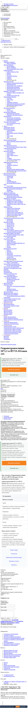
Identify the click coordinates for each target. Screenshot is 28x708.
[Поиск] (18, 39)
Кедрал (9, 166)
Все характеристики (6, 403)
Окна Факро (7, 297)
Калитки (9, 251)
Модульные (10, 220)
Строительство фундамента (11, 333)
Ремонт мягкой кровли (10, 317)
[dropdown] (1, 1)
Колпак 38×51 (10, 225)
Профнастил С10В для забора (15, 201)
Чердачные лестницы (12, 290)
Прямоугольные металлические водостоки (15, 187)
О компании (7, 335)
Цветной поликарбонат (13, 120)
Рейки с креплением (12, 262)
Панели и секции (11, 258)
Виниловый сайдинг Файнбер (15, 133)
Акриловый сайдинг (9, 127)
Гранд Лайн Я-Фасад (12, 155)
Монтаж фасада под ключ (10, 651)
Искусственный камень (10, 140)
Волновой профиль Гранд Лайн (15, 234)
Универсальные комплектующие (15, 169)
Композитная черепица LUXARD (16, 104)
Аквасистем (10, 176)
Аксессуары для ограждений (11, 266)
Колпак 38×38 (10, 223)
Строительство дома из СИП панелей (14, 328)
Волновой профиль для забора (12, 233)
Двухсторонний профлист (11, 276)
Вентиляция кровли (9, 304)
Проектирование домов (10, 326)
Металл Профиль (11, 63)
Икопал (9, 73)
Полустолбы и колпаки (10, 236)
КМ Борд (9, 168)
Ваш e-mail (3, 607)
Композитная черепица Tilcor (14, 105)
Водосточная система (9, 173)
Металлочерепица (8, 65)
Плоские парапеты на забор (14, 232)
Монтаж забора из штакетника (12, 656)
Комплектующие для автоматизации (13, 261)
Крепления (10, 254)
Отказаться (23, 706)
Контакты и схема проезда (11, 645)
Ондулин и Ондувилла (10, 122)
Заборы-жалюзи (8, 207)
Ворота (9, 250)
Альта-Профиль (11, 130)
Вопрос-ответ (7, 418)
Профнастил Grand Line (13, 95)
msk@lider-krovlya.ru (6, 42)
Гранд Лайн (10, 99)
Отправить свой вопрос (6, 624)
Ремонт (6, 315)
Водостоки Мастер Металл (14, 183)
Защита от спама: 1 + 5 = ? (7, 618)
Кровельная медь (11, 84)
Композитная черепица (10, 97)
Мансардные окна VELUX (11, 293)
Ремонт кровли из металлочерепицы (13, 319)
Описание (6, 416)
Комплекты (10, 252)
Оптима (9, 180)
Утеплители (7, 307)
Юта (2, 388)
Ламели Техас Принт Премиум (15, 213)
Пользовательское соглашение (12, 643)
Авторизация (7, 14)
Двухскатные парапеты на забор (15, 230)
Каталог (3, 660)
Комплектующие (11, 289)
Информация (4, 631)
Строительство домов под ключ (12, 298)
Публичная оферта (9, 642)
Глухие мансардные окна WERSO (16, 296)
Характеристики (8, 417)
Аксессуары (10, 240)
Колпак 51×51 (10, 226)
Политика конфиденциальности (12, 636)
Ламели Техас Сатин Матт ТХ (15, 212)
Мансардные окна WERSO (11, 294)
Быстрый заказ (14, 374)
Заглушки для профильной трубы (12, 268)
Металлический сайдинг (10, 145)
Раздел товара (14, 550)
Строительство (8, 325)
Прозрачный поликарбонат (14, 119)
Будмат (9, 109)
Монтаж (6, 308)
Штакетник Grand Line (13, 195)
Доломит (9, 158)
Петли (8, 246)
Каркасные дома (8, 301)
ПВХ (5, 184)
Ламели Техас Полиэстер (13, 208)
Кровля (6, 60)
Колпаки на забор (8, 222)
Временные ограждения (10, 248)
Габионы (6, 269)
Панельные (10, 219)
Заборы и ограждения (9, 193)
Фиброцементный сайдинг (11, 162)
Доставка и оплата (9, 4)
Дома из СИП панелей (10, 300)
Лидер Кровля (10, 66)
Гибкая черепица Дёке (13, 71)
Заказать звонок (8, 44)
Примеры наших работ (10, 657)
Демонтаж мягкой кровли (10, 322)
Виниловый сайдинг (9, 129)
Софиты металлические (10, 148)
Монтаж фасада (8, 311)
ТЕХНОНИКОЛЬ (11, 181)
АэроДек (9, 98)
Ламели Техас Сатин (12, 211)
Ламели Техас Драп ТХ (13, 209)
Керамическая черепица (13, 113)
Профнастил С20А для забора (15, 202)
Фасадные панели (8, 151)
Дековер (9, 163)
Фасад (5, 126)
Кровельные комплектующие (11, 305)
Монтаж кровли (8, 310)
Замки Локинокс (11, 241)
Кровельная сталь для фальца (14, 85)
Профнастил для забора (10, 198)
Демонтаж (6, 321)
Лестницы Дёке (8, 285)
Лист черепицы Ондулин (13, 123)
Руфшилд (9, 78)
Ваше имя (3, 604)
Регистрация (7, 15)
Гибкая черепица (8, 70)
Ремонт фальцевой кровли (11, 318)
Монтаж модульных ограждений (12, 654)
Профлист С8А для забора (14, 200)
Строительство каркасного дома (12, 332)
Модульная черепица (9, 108)
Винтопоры (7, 271)
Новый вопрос (4, 602)
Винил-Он (9, 131)
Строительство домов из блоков (12, 329)
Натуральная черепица (10, 112)
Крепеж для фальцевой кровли (15, 83)
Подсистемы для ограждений (11, 264)
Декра (8, 101)
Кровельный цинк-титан (13, 88)
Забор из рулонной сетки (10, 273)
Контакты (6, 336)
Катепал (9, 74)
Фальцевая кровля (8, 81)
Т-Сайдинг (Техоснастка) (13, 159)
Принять (17, 706)
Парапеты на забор (9, 229)
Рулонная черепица (12, 76)
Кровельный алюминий (13, 87)
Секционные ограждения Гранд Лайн (14, 218)
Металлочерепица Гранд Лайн (15, 69)
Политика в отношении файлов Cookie (14, 638)
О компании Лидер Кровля (11, 634)
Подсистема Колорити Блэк (14, 265)
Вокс (8, 134)
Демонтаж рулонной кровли (11, 323)
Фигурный (10, 282)
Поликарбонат (7, 116)
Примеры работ (8, 314)
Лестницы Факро (8, 291)
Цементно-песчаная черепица (15, 115)
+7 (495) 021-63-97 (5, 40)
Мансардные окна (8, 283)
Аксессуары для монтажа (13, 117)
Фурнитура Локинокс (9, 239)
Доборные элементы (9, 62)
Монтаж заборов (8, 312)
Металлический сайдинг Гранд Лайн (16, 147)
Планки (9, 247)
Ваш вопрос (4, 610)
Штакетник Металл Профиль (14, 197)
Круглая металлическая (10, 175)
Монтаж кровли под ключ (11, 650)
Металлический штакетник (11, 194)
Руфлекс (9, 77)
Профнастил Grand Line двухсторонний (13, 280)
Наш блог (6, 337)
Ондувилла (10, 124)
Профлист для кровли (9, 91)
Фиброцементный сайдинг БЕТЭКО (16, 170)
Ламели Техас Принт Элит (14, 215)
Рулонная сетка (8, 272)
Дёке (8, 137)
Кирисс (9, 144)
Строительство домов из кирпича (13, 330)
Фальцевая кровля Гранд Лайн (15, 90)
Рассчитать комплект (14, 369)
